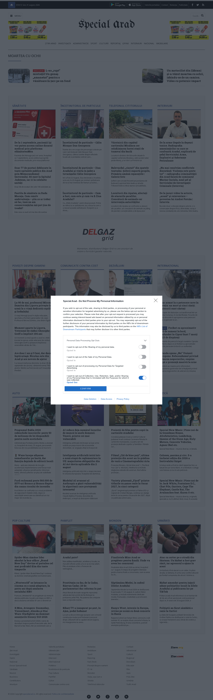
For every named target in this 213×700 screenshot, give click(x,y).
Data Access (106, 399)
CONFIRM (85, 389)
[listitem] (106, 340)
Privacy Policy (123, 399)
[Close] (156, 301)
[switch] (142, 347)
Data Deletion (90, 399)
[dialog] (106, 350)
